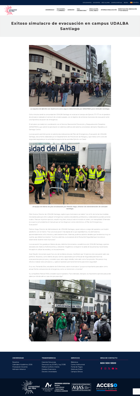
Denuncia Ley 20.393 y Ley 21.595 (54, 364)
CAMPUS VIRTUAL (116, 2)
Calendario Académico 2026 (22, 364)
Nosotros (15, 362)
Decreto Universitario (49, 372)
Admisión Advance (19, 369)
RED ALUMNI (106, 2)
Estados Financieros (49, 369)
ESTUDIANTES (87, 2)
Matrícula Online (77, 369)
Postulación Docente (20, 367)
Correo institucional (78, 364)
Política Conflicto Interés (50, 367)
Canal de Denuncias (49, 362)
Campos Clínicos (77, 372)
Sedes (126, 2)
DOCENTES (96, 2)
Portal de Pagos (77, 367)
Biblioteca (74, 362)
